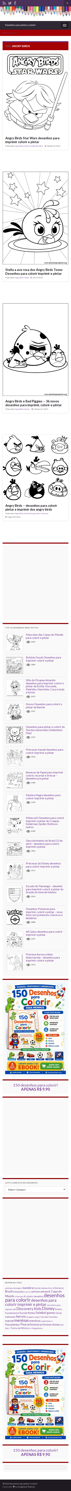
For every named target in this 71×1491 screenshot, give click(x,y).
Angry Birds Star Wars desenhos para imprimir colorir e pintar (32, 140)
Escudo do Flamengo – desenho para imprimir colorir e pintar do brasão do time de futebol (44, 889)
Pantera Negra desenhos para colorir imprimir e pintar (43, 796)
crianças (19, 1296)
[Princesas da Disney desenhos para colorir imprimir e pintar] (16, 871)
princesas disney (50, 1324)
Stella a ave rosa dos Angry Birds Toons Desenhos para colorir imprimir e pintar (34, 271)
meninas (21, 1320)
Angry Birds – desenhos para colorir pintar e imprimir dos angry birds (31, 507)
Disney (48, 1308)
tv (30, 1328)
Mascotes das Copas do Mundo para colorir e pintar (44, 636)
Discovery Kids (28, 1308)
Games (27, 146)
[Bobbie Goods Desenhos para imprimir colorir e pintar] (16, 665)
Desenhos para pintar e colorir (20, 25)
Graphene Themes (26, 1486)
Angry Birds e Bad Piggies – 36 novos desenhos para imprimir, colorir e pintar (33, 403)
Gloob (33, 146)
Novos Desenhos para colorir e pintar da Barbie (44, 705)
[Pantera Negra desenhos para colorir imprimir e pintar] (16, 803)
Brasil (8, 1291)
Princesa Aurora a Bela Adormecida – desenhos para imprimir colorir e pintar (43, 957)
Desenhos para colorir (32, 513)
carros (27, 1292)
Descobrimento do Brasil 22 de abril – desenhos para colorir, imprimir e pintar (44, 843)
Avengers (17, 1288)
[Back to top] (63, 1483)
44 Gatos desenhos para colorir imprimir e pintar (44, 933)
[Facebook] (15, 2)
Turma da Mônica (19, 1328)
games (51, 1312)
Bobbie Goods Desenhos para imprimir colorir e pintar (43, 659)
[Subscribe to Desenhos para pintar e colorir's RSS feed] (4, 2)
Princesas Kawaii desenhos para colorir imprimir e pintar (44, 751)
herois (21, 1316)
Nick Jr (50, 1321)
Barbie (38, 1288)
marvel (9, 1320)
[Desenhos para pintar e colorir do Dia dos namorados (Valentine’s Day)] (16, 734)
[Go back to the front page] (35, 13)
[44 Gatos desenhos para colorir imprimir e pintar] (16, 939)
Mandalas (53, 1317)
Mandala (44, 1317)
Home (5, 33)
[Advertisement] (35, 582)
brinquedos (18, 1291)
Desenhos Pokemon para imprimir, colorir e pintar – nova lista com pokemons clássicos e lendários (44, 913)
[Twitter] (10, 2)
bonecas (59, 1288)
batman (44, 1288)
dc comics (28, 1296)
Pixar (23, 1324)
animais (9, 1288)
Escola (23, 1312)
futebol (41, 1313)
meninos (35, 1321)
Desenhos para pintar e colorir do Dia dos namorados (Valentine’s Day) (45, 729)
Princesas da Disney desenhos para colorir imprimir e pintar (43, 865)
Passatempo (12, 1324)
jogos (37, 1317)
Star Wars (39, 146)
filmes (31, 1312)
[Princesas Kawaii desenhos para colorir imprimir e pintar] (16, 757)
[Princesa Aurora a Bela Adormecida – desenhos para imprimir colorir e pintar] (16, 962)
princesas (33, 1324)
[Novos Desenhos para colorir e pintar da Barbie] (16, 712)
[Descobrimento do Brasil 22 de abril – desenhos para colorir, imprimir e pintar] (16, 848)
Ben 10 (51, 1288)
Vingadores (36, 1328)
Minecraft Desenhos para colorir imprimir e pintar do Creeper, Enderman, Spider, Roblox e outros (45, 822)
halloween (10, 1316)
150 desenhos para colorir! (35, 1087)
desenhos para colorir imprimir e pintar (31, 1302)
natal (43, 1321)
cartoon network (40, 1291)
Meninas (45, 513)
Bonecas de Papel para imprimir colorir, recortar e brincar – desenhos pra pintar (44, 775)
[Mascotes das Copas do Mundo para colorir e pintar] (16, 642)
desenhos (38, 1296)
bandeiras (28, 1287)
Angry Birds (19, 146)
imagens (30, 1317)
